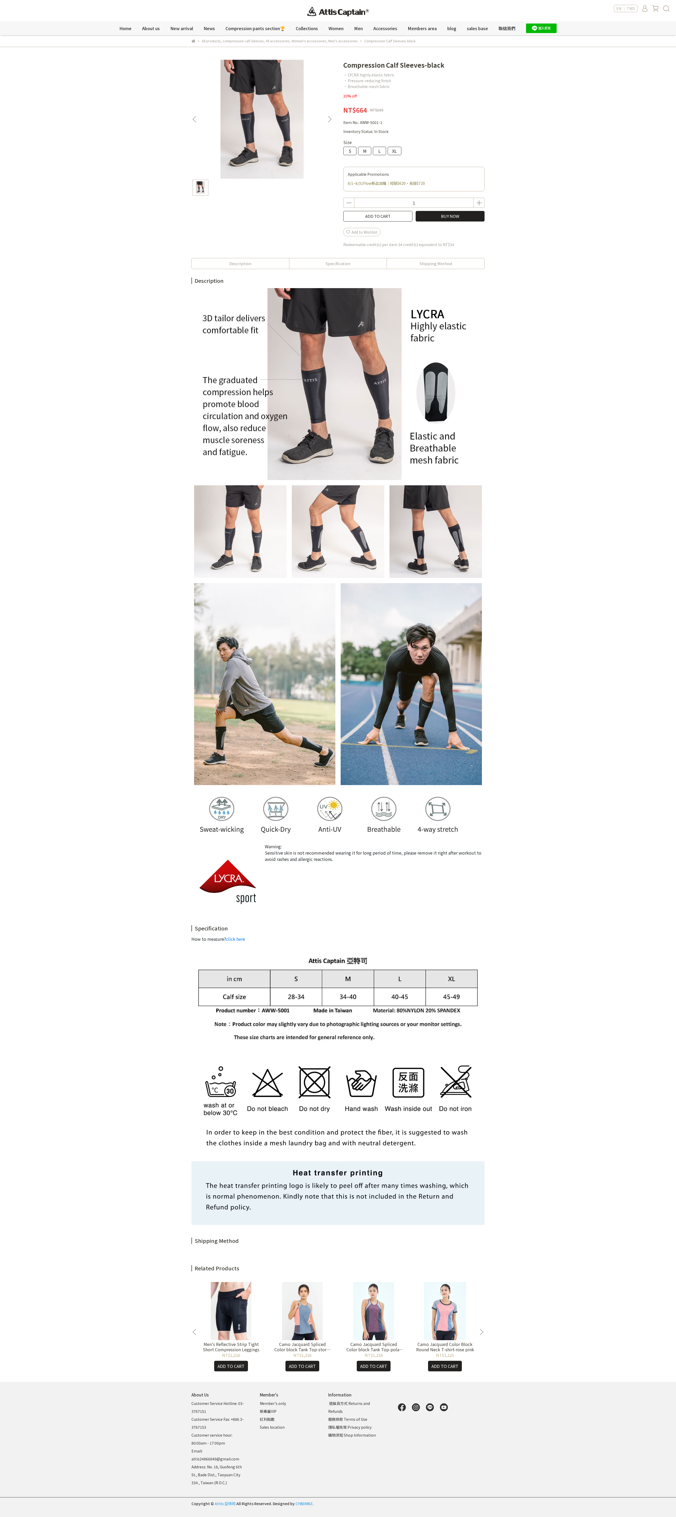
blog (451, 28)
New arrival (181, 28)
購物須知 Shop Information (352, 1435)
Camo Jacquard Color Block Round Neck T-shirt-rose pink (445, 1346)
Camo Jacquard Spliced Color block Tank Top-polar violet (373, 1346)
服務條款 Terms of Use (347, 1419)
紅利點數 (267, 1419)
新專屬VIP (268, 1411)
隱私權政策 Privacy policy (350, 1427)
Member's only (273, 1403)
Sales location (272, 1427)
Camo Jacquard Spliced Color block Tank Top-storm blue (302, 1346)
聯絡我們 (507, 28)
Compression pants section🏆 (255, 28)
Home (125, 28)
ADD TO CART (378, 216)
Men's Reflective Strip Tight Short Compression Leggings (231, 1346)
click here (235, 939)
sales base (477, 28)
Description (240, 263)
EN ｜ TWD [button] (625, 8)
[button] (329, 119)
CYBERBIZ (304, 1503)
